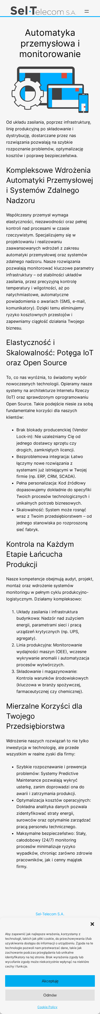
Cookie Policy (47, 1007)
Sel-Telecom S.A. (50, 914)
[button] (92, 924)
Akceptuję (50, 981)
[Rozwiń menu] (87, 11)
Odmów (50, 995)
